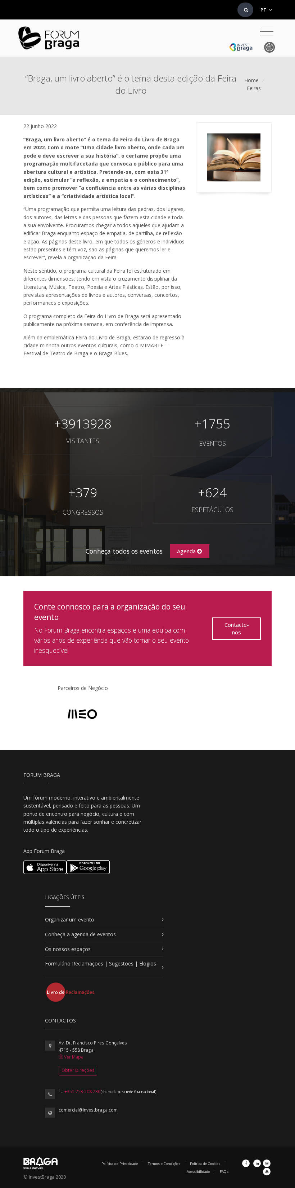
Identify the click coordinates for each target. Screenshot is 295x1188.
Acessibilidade (198, 1171)
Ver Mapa (73, 1057)
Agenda (187, 551)
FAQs (224, 1171)
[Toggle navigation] (267, 31)
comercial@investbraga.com (88, 1110)
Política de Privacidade (119, 1163)
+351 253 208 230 (82, 1091)
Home (251, 80)
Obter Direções (78, 1070)
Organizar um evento (69, 919)
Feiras (254, 88)
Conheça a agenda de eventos (80, 934)
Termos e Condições (164, 1163)
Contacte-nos (236, 628)
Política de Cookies (205, 1163)
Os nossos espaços (68, 949)
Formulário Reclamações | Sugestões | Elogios (100, 963)
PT (264, 9)
